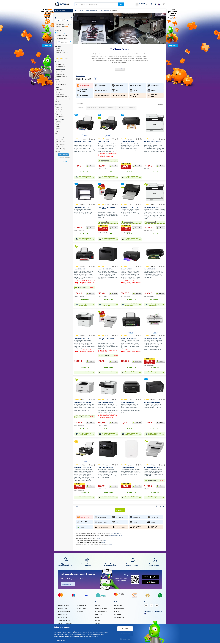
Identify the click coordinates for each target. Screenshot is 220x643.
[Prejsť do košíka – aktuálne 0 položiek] (164, 4)
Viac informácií (61, 640)
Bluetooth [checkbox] (59, 116)
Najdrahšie (111, 107)
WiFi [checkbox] (58, 114)
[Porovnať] (94, 139)
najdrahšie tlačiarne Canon (115, 535)
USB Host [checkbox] (59, 94)
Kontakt (97, 605)
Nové (58, 48)
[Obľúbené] (155, 4)
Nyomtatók (109, 544)
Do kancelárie (60, 84)
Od (55, 17)
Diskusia (160, 104)
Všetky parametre (63, 154)
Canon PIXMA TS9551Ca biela (152, 338)
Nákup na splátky (62, 617)
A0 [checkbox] (58, 129)
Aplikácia (97, 623)
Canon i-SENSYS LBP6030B (152, 402)
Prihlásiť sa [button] (141, 5)
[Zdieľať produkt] (95, 78)
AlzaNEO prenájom (119, 608)
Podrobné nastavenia (125, 633)
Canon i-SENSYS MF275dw (105, 467)
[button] (108, 160)
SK (147, 613)
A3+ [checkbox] (58, 124)
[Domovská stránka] (76, 11)
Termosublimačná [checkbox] (61, 76)
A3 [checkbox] (58, 121)
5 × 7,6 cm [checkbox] (59, 146)
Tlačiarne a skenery (104, 10)
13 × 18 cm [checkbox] (60, 141)
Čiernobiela (60, 66)
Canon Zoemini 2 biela (127, 467)
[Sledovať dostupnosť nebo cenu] (92, 139)
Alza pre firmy (118, 605)
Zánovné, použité (61, 52)
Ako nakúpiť (80, 611)
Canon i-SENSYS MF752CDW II (152, 141)
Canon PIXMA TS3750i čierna (82, 141)
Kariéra (97, 617)
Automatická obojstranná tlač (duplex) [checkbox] (62, 99)
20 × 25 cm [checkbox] (60, 144)
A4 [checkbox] (58, 126)
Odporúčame (80, 107)
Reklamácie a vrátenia (64, 611)
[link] (63, 161)
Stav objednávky (81, 605)
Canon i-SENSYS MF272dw (105, 269)
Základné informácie (101, 608)
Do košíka (91, 166)
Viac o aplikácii (66, 584)
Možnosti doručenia (63, 605)
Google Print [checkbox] (60, 92)
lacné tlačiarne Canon (116, 533)
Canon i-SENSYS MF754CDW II (152, 207)
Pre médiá (98, 620)
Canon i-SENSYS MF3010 (81, 207)
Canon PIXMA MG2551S (128, 141)
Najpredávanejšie (91, 107)
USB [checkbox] (58, 107)
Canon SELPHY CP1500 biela (152, 467)
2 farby (131, 332)
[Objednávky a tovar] (151, 4)
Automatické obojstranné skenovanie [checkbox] (62, 96)
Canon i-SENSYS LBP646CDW (82, 402)
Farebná (59, 64)
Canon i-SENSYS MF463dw (105, 402)
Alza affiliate (117, 614)
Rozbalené (59, 50)
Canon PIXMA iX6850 (150, 269)
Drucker (104, 540)
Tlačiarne (114, 10)
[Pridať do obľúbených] (90, 139)
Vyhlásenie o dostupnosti (65, 623)
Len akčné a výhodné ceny (63, 24)
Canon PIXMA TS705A (127, 402)
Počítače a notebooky (91, 10)
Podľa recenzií (121, 107)
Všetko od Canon (80, 76)
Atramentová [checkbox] (60, 74)
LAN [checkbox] (58, 111)
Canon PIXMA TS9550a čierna (82, 467)
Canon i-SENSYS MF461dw (82, 338)
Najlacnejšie (102, 107)
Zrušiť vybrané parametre (63, 157)
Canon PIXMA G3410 (80, 269)
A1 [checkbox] (58, 131)
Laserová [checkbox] (59, 72)
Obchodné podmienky (64, 620)
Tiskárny (98, 538)
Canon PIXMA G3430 (103, 141)
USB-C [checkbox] (58, 109)
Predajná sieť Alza (63, 614)
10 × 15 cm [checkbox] (60, 139)
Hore (77, 506)
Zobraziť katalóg (60, 10)
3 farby (85, 135)
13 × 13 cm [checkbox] (60, 148)
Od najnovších (131, 107)
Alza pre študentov (119, 617)
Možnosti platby (62, 608)
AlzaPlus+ (117, 611)
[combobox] (96, 4)
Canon (81, 10)
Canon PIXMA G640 (126, 269)
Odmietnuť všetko (125, 639)
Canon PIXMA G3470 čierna (128, 338)
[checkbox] (63, 24)
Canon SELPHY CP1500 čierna (129, 207)
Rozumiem (125, 628)
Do (71, 17)
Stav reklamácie (81, 608)
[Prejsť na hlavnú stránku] (62, 4)
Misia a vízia (98, 614)
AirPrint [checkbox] (59, 89)
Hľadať (121, 4)
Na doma (59, 82)
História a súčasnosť (101, 611)
